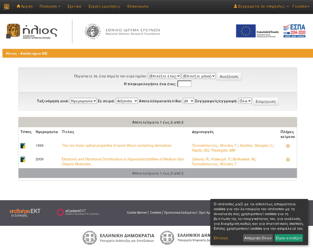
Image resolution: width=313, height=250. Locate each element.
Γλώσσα (299, 6)
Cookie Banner (137, 212)
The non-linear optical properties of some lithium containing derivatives (116, 145)
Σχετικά (74, 6)
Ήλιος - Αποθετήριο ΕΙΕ (26, 53)
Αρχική (26, 6)
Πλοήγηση (49, 6)
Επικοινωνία (137, 6)
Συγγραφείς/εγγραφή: (216, 100)
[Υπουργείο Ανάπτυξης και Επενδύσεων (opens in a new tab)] (119, 237)
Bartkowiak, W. (244, 158)
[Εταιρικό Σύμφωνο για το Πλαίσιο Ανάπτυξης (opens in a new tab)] (272, 30)
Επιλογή (221, 237)
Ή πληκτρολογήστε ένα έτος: (150, 83)
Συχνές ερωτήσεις (104, 6)
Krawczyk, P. (221, 158)
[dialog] (259, 222)
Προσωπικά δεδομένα (180, 212)
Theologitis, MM (223, 150)
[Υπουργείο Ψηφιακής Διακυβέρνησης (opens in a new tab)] (195, 237)
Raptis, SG (200, 150)
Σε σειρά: (106, 100)
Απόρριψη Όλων (257, 237)
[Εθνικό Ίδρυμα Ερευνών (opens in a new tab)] (123, 30)
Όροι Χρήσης (208, 212)
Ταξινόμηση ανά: (53, 100)
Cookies (155, 212)
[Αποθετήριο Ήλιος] (6, 7)
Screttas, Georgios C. (256, 145)
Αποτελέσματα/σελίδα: (160, 100)
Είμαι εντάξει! (289, 237)
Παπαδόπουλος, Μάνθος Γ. (215, 145)
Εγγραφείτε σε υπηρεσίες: (261, 6)
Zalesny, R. (200, 158)
